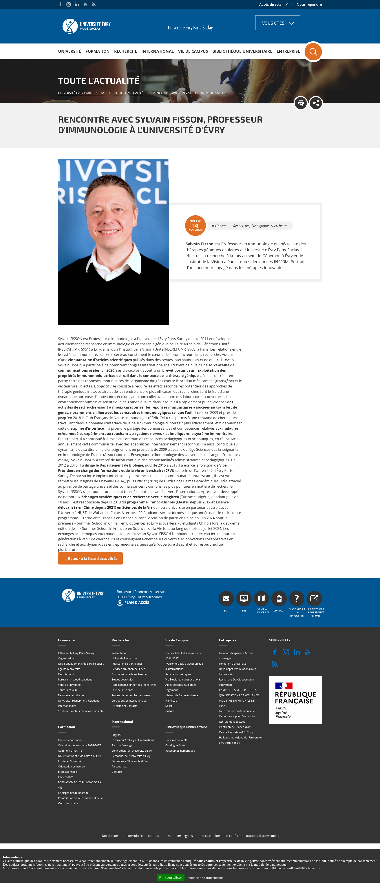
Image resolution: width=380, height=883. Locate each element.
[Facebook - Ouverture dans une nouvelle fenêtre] (60, 4)
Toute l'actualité (128, 93)
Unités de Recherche (124, 658)
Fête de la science (122, 690)
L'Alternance (65, 777)
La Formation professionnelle (237, 711)
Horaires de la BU (176, 740)
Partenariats (119, 766)
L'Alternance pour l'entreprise (237, 716)
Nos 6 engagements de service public (81, 664)
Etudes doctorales (123, 679)
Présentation (119, 653)
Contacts (117, 772)
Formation (98, 51)
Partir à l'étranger (122, 745)
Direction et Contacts (124, 706)
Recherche (125, 51)
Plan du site (109, 836)
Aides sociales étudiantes (180, 685)
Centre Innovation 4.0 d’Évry (236, 732)
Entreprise (288, 51)
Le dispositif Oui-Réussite (73, 793)
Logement (171, 690)
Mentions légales (180, 836)
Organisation (66, 658)
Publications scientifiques (127, 664)
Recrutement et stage (232, 722)
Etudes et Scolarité (69, 761)
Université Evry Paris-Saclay (81, 93)
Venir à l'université (69, 685)
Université (69, 51)
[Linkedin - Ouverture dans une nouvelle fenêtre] (77, 4)
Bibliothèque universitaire (242, 51)
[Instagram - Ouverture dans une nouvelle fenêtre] (68, 4)
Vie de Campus (193, 51)
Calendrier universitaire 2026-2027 (79, 745)
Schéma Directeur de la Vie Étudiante (81, 711)
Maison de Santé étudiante (181, 695)
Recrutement (66, 674)
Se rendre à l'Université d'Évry (130, 761)
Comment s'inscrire (70, 751)
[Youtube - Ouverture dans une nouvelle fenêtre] (85, 4)
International (157, 51)
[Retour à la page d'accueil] (86, 24)
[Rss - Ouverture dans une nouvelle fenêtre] (93, 4)
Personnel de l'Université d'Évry (131, 756)
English (116, 735)
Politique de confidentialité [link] (205, 877)
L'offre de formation (70, 740)
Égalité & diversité (69, 669)
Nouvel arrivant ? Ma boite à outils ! (79, 756)
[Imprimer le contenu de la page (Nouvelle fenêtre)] (301, 103)
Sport (168, 706)
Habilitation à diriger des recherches (134, 685)
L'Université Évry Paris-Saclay (76, 653)
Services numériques (178, 674)
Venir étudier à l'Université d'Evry (132, 751)
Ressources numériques (180, 751)
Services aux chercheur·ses (128, 669)
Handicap (171, 700)
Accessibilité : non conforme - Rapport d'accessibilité (241, 836)
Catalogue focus (175, 745)
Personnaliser (170, 877)
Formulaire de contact (143, 836)
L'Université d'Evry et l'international (133, 740)
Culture (169, 711)
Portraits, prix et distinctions (75, 679)
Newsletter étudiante (71, 695)
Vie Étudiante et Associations (183, 679)
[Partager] (316, 103)
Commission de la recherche (129, 674)
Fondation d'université (232, 664)
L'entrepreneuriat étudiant (235, 727)
